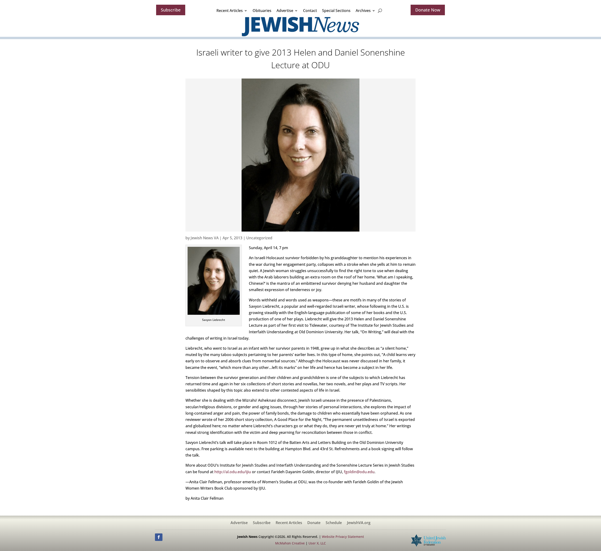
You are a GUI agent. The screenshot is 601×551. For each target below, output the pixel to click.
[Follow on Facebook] (158, 537)
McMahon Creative (290, 543)
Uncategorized (259, 237)
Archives (363, 10)
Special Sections (336, 10)
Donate (313, 523)
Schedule (334, 523)
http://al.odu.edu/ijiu (232, 471)
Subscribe (171, 10)
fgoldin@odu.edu (359, 471)
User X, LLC (317, 543)
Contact (310, 10)
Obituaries (262, 10)
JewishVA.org (358, 523)
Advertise (285, 10)
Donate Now (427, 10)
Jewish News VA (205, 237)
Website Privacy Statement (343, 536)
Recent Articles (229, 10)
